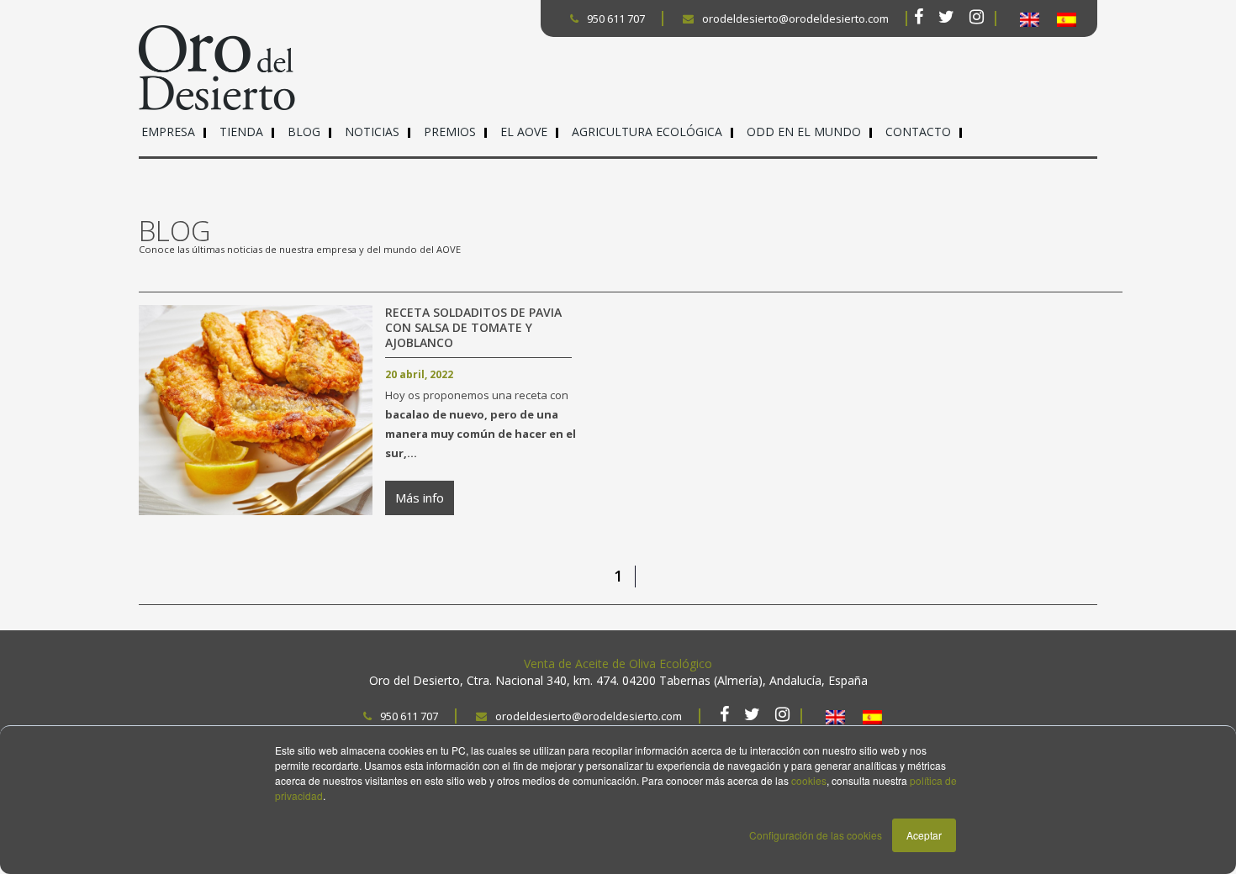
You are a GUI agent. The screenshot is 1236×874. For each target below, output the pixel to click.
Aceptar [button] (924, 835)
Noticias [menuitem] (372, 132)
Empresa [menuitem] (168, 132)
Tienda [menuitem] (241, 132)
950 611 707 (616, 18)
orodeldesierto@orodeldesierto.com (795, 18)
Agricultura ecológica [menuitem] (647, 132)
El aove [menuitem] (523, 132)
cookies (809, 780)
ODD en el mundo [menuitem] (804, 132)
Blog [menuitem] (304, 132)
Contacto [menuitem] (918, 132)
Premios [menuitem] (450, 132)
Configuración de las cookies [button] (815, 835)
